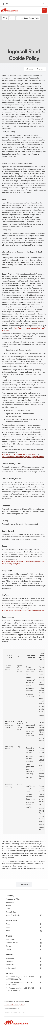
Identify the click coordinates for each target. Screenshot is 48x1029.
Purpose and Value (13, 899)
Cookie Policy (11, 912)
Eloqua (41, 760)
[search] (44, 3)
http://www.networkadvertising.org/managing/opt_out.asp (23, 457)
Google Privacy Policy (41, 732)
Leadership (10, 902)
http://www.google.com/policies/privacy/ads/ (18, 454)
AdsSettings (43, 829)
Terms (8, 909)
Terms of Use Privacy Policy (14, 1005)
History (8, 905)
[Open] (44, 10)
